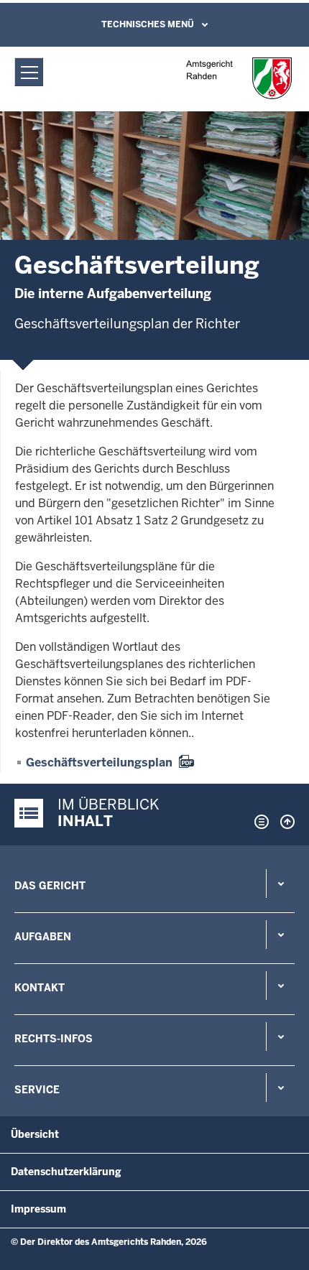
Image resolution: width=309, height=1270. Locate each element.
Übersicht (35, 1134)
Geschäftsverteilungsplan (99, 762)
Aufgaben (42, 936)
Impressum (38, 1208)
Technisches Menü (147, 24)
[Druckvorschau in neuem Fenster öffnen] (258, 822)
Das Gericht (50, 885)
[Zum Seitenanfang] (284, 822)
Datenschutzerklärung (66, 1171)
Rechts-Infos (53, 1038)
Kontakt (39, 987)
